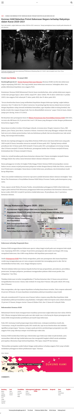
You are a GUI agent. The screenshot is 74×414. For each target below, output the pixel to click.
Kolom (11, 394)
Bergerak (52, 389)
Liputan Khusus (3, 395)
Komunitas (28, 394)
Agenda (3, 403)
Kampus (20, 393)
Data (59, 389)
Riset (19, 394)
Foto (2, 397)
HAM (2, 16)
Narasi (11, 393)
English (68, 389)
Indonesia (45, 389)
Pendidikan (21, 389)
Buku (19, 396)
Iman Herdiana (11, 78)
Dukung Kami (61, 410)
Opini (10, 391)
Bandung (3, 389)
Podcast (3, 401)
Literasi (19, 391)
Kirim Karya (52, 410)
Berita (2, 391)
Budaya (27, 393)
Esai (10, 389)
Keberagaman (30, 389)
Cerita (2, 393)
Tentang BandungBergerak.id (17, 410)
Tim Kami (30, 410)
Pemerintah (61, 393)
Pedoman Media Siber (41, 410)
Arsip (59, 394)
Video (2, 399)
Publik (59, 391)
